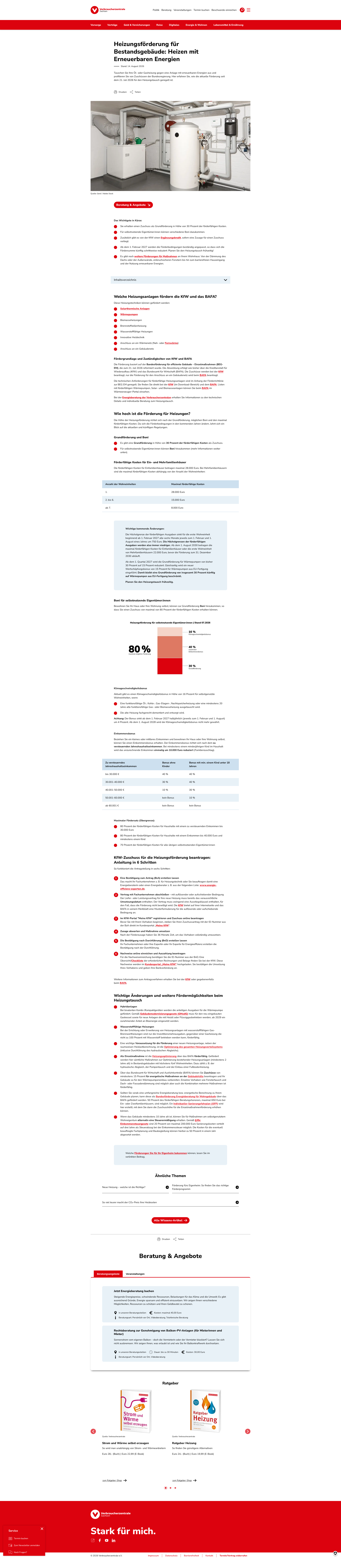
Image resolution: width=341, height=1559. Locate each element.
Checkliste (137, 960)
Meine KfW (162, 925)
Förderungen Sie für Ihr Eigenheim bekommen (160, 1153)
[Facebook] (99, 1540)
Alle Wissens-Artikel (168, 1220)
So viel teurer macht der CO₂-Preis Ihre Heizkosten (129, 1202)
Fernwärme (171, 343)
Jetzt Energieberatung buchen (134, 1291)
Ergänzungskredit (171, 237)
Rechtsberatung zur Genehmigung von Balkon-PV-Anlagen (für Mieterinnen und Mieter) (168, 1332)
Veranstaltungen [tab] (135, 1274)
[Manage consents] (335, 1553)
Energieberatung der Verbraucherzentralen (146, 397)
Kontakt (209, 1555)
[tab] (166, 1488)
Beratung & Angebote (131, 205)
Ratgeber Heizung (184, 1443)
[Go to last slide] (93, 1431)
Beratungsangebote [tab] (108, 1274)
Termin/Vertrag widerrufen (233, 1555)
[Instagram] (92, 1540)
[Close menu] (42, 1528)
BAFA (203, 375)
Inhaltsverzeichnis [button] (125, 280)
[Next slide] (247, 1431)
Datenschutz (171, 1555)
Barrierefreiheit (191, 1555)
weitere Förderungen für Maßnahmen (155, 256)
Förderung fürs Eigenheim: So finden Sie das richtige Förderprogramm (200, 1187)
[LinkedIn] (113, 1540)
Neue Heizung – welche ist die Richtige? (123, 1187)
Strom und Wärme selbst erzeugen (125, 1443)
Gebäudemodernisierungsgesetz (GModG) (164, 1013)
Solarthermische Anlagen (135, 308)
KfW (221, 371)
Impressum (153, 1555)
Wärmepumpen (129, 314)
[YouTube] (106, 1540)
